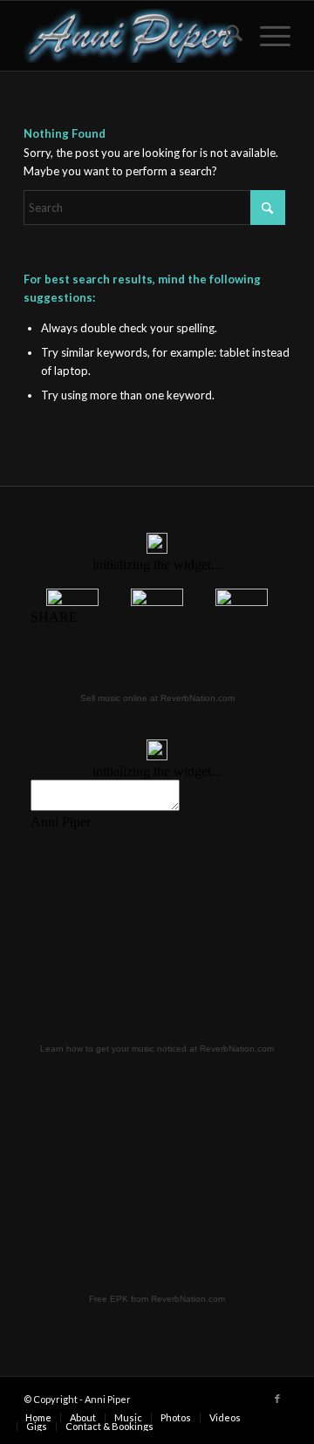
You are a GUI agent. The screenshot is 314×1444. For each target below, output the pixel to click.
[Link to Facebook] (277, 1399)
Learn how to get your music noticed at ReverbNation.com (157, 1048)
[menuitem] (225, 36)
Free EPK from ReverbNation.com (157, 1299)
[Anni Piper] (130, 36)
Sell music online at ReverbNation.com (157, 698)
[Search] (225, 36)
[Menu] (266, 36)
